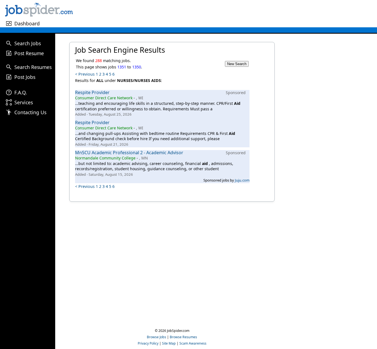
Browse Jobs (156, 337)
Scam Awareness (192, 343)
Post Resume (29, 53)
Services (23, 102)
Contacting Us (30, 112)
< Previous (85, 74)
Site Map (169, 343)
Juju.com (242, 180)
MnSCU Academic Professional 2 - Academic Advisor (129, 153)
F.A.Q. (20, 92)
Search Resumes (33, 67)
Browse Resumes (183, 337)
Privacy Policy (148, 343)
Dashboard (27, 23)
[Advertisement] (226, 13)
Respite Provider (92, 92)
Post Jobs (24, 77)
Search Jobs (27, 43)
